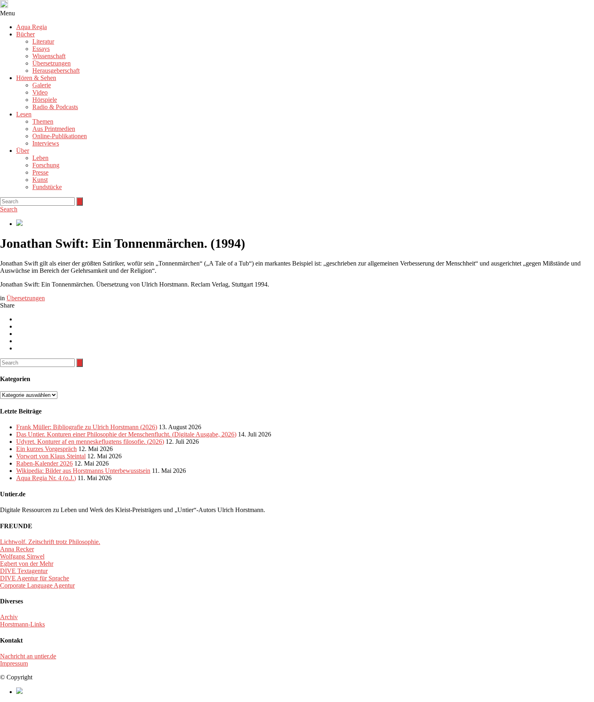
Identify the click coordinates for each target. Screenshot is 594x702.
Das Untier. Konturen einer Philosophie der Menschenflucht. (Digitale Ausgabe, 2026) (126, 434)
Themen (42, 121)
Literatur (43, 41)
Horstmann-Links (22, 624)
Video (40, 92)
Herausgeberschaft (56, 70)
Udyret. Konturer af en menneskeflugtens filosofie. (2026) (90, 441)
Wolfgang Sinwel (22, 556)
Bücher (25, 34)
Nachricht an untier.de (28, 656)
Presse (40, 172)
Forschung (45, 165)
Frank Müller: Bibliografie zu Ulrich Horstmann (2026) (86, 427)
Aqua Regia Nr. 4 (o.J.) (46, 477)
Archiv (9, 616)
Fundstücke (47, 186)
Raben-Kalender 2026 (44, 463)
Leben (40, 157)
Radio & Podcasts (55, 106)
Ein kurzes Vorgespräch (46, 448)
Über (22, 150)
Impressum (14, 663)
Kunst (40, 179)
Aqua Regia (31, 26)
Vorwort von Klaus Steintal (51, 456)
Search (8, 209)
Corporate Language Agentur (37, 585)
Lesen (24, 114)
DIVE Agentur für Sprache (34, 578)
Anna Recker (17, 549)
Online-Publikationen (59, 136)
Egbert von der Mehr (26, 563)
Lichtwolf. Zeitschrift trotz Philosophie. (50, 541)
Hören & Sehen (36, 77)
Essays (41, 48)
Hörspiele (44, 99)
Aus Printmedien (53, 128)
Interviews (45, 143)
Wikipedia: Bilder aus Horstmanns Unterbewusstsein (83, 470)
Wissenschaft (48, 56)
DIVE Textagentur (24, 570)
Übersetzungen (51, 63)
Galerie (41, 85)
